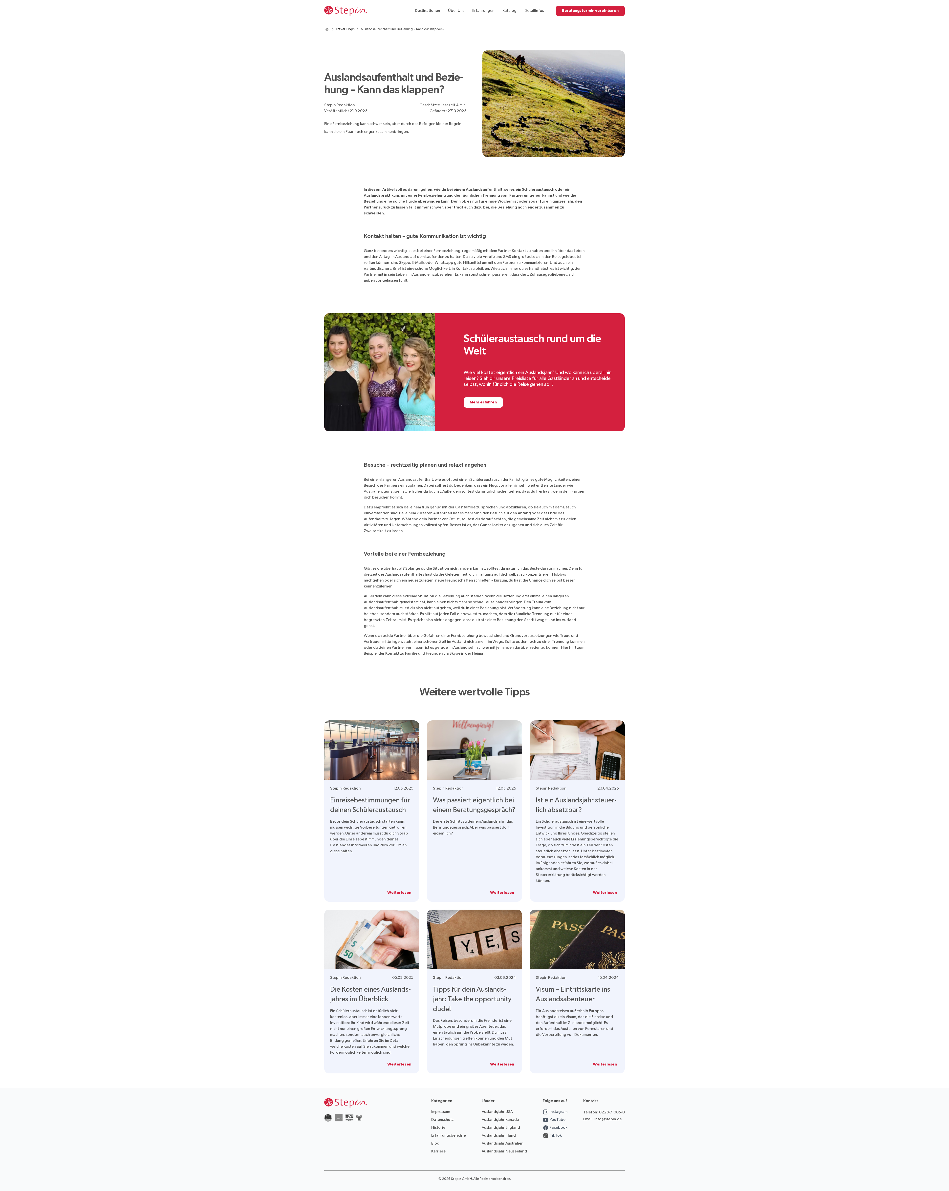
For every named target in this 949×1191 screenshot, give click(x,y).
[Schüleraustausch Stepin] (327, 29)
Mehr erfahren (483, 402)
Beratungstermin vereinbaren (590, 10)
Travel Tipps (345, 29)
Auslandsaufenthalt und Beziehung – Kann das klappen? (403, 29)
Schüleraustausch (486, 479)
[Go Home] (345, 11)
